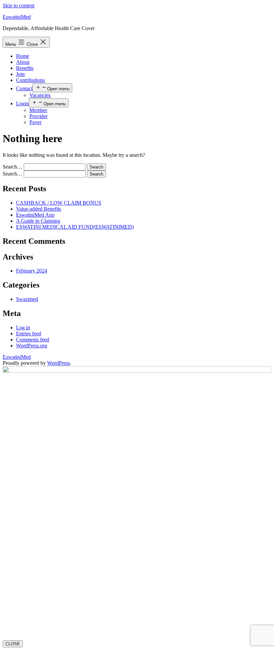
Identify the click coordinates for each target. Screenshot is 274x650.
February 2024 (31, 271)
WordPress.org (31, 345)
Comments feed (32, 339)
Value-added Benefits (38, 209)
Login (22, 103)
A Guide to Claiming (38, 221)
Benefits (24, 68)
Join (20, 74)
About (22, 62)
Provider (38, 116)
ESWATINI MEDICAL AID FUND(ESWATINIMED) (75, 227)
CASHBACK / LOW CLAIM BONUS (58, 203)
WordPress (58, 363)
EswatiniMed (17, 17)
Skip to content (18, 5)
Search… (12, 167)
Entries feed (28, 333)
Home (22, 56)
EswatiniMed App (35, 215)
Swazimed (27, 299)
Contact (24, 88)
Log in (23, 327)
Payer (35, 122)
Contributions (30, 80)
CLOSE (12, 643)
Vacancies (39, 95)
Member (38, 110)
